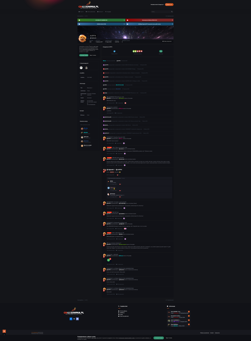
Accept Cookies (159, 337)
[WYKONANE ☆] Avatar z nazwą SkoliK (116, 202)
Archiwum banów (131, 148)
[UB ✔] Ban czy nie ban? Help (134, 121)
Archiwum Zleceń (133, 203)
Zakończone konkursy (133, 269)
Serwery (100, 11)
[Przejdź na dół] (4, 334)
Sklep (121, 314)
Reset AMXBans (174, 324)
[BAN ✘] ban (128, 125)
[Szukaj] (172, 11)
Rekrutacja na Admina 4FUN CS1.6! (149, 20)
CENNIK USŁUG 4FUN (101, 24)
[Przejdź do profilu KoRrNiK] (82, 141)
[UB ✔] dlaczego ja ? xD (118, 232)
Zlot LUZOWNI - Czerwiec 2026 (176, 311)
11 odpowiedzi (120, 250)
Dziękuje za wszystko (135, 72)
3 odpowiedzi (119, 208)
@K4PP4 (112, 172)
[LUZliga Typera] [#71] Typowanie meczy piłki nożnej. (149, 24)
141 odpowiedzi (119, 113)
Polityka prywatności (204, 332)
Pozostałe (130, 98)
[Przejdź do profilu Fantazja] (108, 194)
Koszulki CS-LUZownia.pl (176, 315)
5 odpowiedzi (120, 238)
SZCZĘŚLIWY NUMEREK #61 (101, 20)
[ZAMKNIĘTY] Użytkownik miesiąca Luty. (134, 129)
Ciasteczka (217, 332)
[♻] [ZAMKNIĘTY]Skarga (130, 68)
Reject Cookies (169, 337)
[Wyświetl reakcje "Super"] (125, 103)
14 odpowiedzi (119, 228)
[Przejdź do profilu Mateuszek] (108, 188)
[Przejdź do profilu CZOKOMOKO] (81, 67)
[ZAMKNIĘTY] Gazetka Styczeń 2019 (134, 133)
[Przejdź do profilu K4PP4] (104, 97)
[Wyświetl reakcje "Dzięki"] (124, 143)
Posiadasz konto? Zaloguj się (157, 4)
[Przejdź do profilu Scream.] (169, 312)
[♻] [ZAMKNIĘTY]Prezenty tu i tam (131, 92)
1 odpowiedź (119, 218)
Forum (81, 11)
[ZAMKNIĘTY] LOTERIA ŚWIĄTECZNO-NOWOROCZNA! (120, 268)
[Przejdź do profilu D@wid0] (104, 170)
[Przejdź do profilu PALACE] (82, 137)
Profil (88, 115)
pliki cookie (94, 338)
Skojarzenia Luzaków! (112, 107)
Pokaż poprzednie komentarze (116, 178)
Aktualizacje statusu (165, 11)
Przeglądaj (108, 11)
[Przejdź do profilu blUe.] (86, 67)
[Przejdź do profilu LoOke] (82, 129)
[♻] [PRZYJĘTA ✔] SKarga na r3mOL (132, 80)
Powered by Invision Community (37, 333)
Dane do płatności (124, 316)
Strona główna (123, 311)
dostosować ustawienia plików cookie (127, 338)
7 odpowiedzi (119, 143)
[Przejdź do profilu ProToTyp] (169, 321)
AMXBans (122, 312)
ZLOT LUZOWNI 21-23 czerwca (176, 320)
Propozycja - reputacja (112, 254)
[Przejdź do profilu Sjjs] (108, 181)
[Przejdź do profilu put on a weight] (82, 146)
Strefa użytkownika (91, 11)
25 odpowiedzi (120, 264)
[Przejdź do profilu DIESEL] (82, 133)
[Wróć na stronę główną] (4, 331)
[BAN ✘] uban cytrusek (133, 117)
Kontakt (212, 332)
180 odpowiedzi (120, 274)
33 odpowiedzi (120, 103)
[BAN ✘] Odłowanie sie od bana (132, 64)
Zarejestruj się (169, 4)
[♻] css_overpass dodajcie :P (114, 243)
